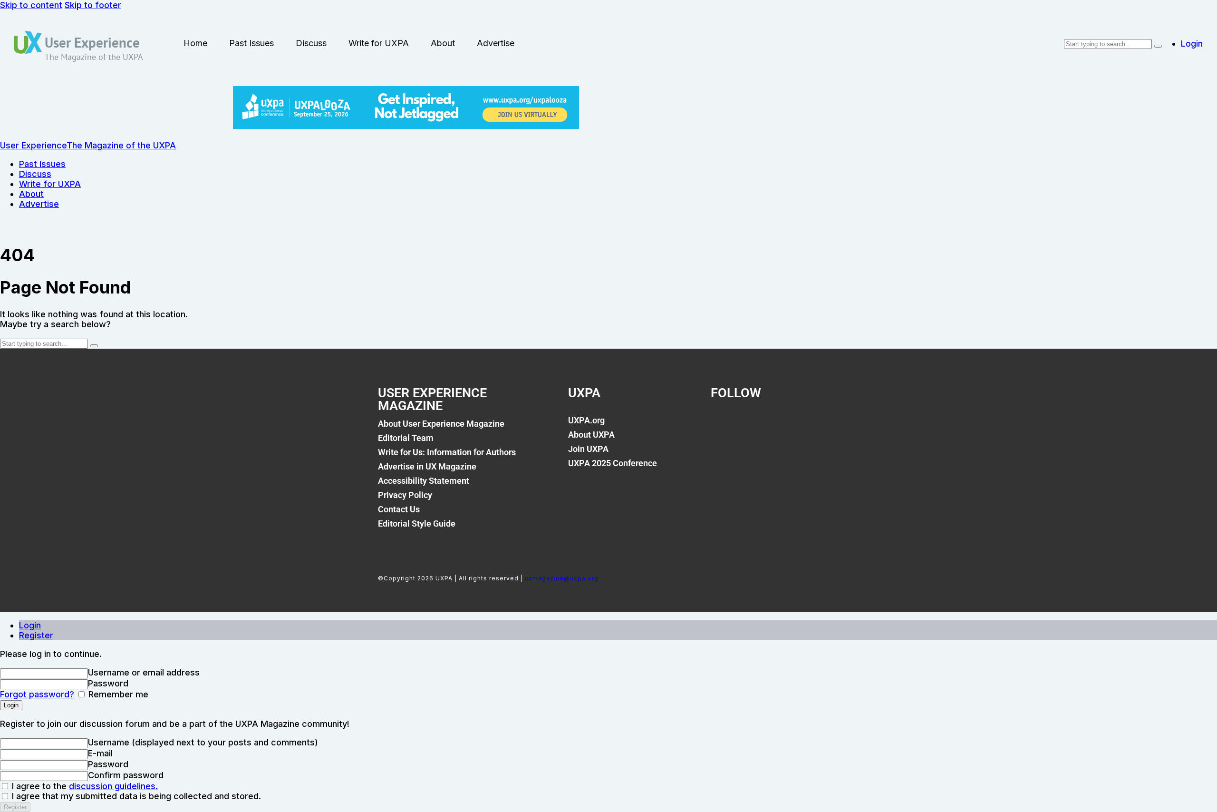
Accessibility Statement (423, 481)
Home (195, 43)
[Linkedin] (787, 426)
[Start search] (1158, 46)
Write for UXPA (378, 43)
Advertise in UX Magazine (427, 466)
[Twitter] (755, 426)
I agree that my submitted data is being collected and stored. (135, 796)
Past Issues (251, 43)
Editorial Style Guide (416, 523)
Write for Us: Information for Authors (447, 452)
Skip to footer (93, 5)
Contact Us (399, 509)
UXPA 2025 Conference (612, 463)
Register (36, 635)
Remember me (117, 694)
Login (30, 625)
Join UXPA (588, 449)
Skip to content (31, 5)
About (443, 43)
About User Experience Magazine (441, 424)
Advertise (495, 43)
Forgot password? (37, 694)
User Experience (92, 42)
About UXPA (591, 435)
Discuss (311, 43)
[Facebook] (722, 426)
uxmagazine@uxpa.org (562, 578)
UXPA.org (586, 420)
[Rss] (819, 426)
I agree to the (84, 786)
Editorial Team (406, 438)
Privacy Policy (405, 495)
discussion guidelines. (113, 786)
